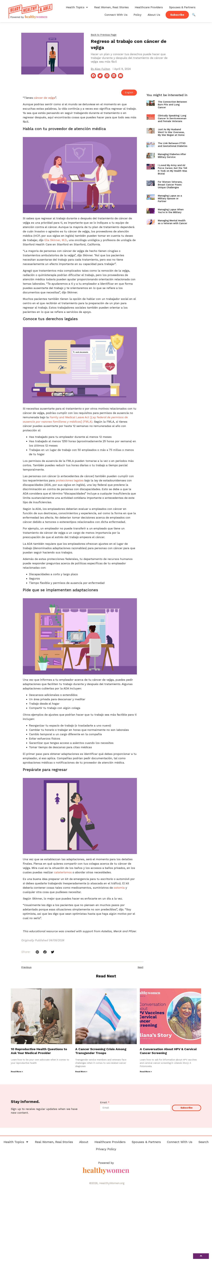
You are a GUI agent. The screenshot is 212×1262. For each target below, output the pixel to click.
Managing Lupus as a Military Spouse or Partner (170, 198)
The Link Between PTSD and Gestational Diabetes (172, 144)
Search (203, 1142)
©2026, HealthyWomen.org (106, 1183)
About (83, 1142)
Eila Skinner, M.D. (55, 240)
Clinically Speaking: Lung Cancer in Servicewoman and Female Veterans (172, 118)
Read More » (17, 1071)
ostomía (119, 887)
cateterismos (63, 872)
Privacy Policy (106, 1149)
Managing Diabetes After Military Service (172, 155)
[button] (103, 35)
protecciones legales (69, 480)
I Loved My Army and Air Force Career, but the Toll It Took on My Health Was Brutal (172, 169)
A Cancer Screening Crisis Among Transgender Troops (100, 1051)
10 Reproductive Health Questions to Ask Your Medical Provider (39, 1051)
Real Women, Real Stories (111, 7)
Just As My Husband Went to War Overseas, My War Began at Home (171, 132)
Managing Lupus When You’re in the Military (171, 211)
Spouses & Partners (182, 7)
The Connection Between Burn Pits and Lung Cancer (172, 104)
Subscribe (177, 14)
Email (104, 1102)
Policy (137, 14)
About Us (154, 14)
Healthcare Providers (149, 7)
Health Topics (75, 7)
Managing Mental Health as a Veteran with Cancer (172, 222)
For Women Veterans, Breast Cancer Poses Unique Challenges (170, 184)
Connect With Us (115, 14)
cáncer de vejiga (44, 97)
